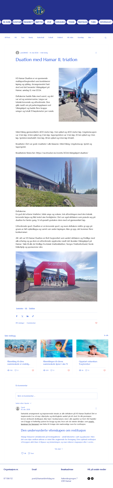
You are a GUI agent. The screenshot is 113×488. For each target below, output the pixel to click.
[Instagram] (92, 478)
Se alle (106, 335)
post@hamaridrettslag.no (43, 478)
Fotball (50, 37)
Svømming (19, 308)
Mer (89, 37)
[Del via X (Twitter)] (22, 316)
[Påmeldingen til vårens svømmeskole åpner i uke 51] (57, 348)
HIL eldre (70, 37)
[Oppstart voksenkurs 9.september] (92, 348)
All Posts (7, 37)
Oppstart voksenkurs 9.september (88, 362)
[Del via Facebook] (17, 316)
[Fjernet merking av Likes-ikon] (22, 453)
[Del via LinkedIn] (27, 316)
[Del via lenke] (33, 316)
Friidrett (60, 37)
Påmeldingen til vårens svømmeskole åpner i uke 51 (55, 362)
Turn (22, 37)
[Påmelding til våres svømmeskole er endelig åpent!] (21, 348)
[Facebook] (89, 478)
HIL (16, 37)
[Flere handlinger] (96, 52)
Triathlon (32, 308)
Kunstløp (81, 37)
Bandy (31, 37)
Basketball (40, 37)
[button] (106, 37)
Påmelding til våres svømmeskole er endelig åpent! (18, 362)
